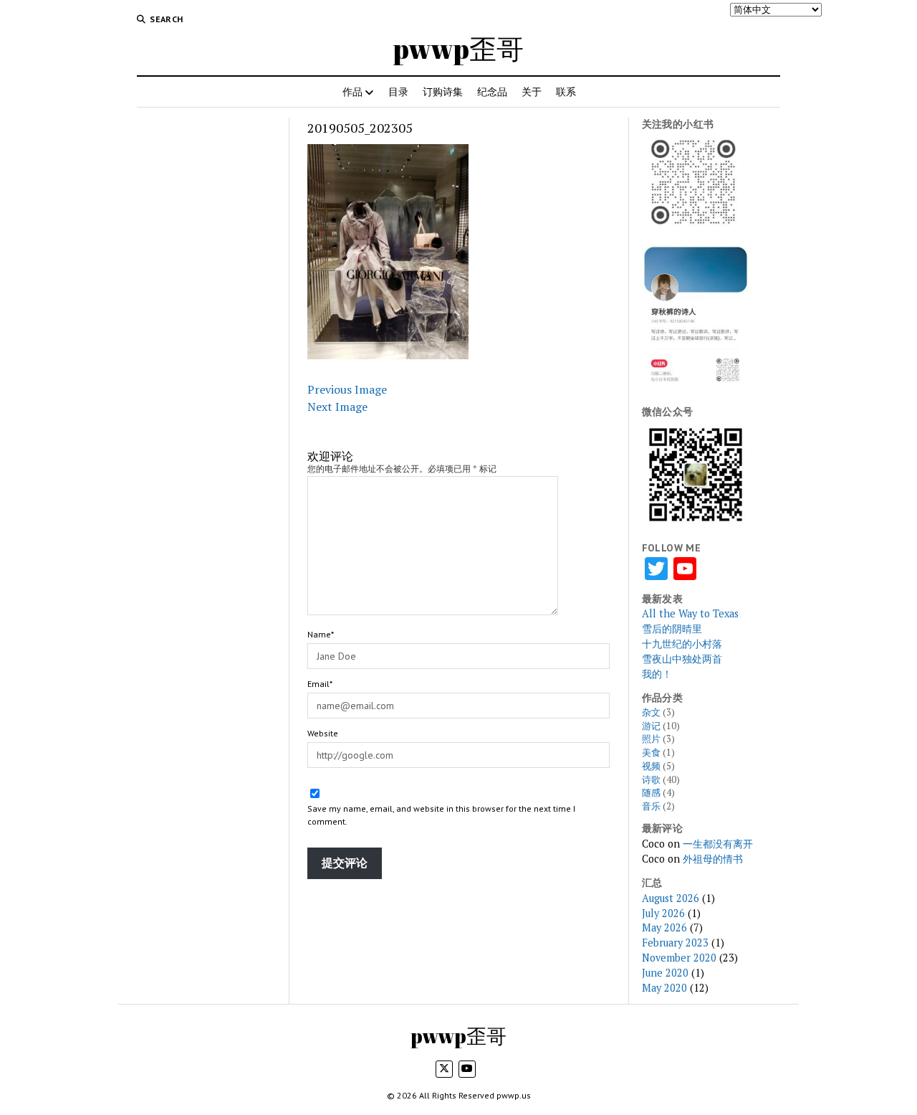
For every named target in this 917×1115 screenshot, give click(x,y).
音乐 (651, 806)
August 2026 (670, 898)
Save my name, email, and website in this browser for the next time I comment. (441, 815)
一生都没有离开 (718, 843)
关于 (532, 91)
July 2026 (663, 913)
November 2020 (679, 957)
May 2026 (664, 927)
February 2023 (675, 942)
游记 (651, 726)
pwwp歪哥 (458, 48)
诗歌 (651, 780)
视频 (651, 766)
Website (322, 733)
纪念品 (492, 91)
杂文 (651, 712)
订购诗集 (443, 91)
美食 (651, 752)
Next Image (337, 406)
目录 (398, 91)
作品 (352, 91)
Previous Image (347, 389)
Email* (319, 683)
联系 (566, 91)
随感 (651, 793)
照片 (651, 739)
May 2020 (664, 988)
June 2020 (665, 972)
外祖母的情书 (713, 858)
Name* (320, 634)
